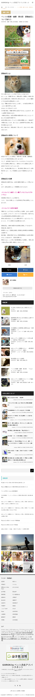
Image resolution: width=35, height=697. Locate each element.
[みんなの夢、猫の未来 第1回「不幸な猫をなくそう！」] (6, 567)
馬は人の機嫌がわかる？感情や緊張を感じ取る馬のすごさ (14, 486)
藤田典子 (3, 617)
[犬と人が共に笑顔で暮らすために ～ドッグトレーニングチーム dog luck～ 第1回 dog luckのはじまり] (17, 542)
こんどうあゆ (4, 608)
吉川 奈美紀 (25, 21)
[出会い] (28, 567)
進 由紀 (24, 432)
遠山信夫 (3, 600)
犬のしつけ (17, 636)
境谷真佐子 (25, 382)
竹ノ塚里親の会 (16, 594)
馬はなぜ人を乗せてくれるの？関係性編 (10, 520)
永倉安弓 (3, 603)
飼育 (32, 639)
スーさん (15, 584)
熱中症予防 (9, 636)
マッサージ (10, 632)
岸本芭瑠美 (25, 311)
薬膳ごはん (17, 639)
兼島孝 (14, 617)
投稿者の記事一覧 (17, 288)
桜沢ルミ (15, 581)
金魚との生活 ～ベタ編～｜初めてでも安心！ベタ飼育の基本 (15, 529)
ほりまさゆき (16, 587)
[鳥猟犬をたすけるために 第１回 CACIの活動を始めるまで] (17, 567)
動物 (26, 632)
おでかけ (19, 341)
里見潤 (2, 581)
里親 (27, 639)
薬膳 (12, 639)
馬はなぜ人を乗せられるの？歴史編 (9, 524)
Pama (2, 611)
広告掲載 (23, 690)
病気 (5, 639)
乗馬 (17, 632)
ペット (27, 631)
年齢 (10, 634)
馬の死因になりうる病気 (17, 358)
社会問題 (8, 639)
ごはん (6, 629)
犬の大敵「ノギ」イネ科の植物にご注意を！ (18, 435)
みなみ (24, 399)
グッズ (23, 341)
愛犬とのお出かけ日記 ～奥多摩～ (16, 397)
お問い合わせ (12, 690)
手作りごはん (15, 634)
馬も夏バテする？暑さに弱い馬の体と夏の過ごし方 (13, 482)
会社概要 (18, 690)
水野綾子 (15, 597)
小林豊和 (3, 614)
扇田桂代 (3, 597)
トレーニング (15, 631)
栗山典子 (15, 591)
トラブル (17, 427)
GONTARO (15, 611)
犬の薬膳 (30, 636)
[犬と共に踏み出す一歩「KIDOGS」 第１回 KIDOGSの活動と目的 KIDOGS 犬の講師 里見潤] (6, 556)
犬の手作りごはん (24, 636)
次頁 (25, 265)
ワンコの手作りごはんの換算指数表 (9, 491)
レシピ (14, 632)
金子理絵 (3, 591)
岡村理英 (3, 594)
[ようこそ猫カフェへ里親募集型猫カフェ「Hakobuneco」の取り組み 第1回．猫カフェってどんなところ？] (17, 556)
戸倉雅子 (3, 605)
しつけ (10, 629)
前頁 (9, 265)
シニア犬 (8, 631)
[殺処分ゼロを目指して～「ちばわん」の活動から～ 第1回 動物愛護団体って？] (28, 556)
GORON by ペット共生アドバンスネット (17, 666)
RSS (20, 686)
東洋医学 (30, 634)
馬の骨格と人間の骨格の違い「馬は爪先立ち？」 (19, 430)
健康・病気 (9, 21)
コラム (30, 629)
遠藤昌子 (15, 600)
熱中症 (5, 636)
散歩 (22, 634)
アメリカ (21, 629)
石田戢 (2, 619)
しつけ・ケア (21, 331)
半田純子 (3, 584)
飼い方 (29, 639)
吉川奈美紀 (15, 21)
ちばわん (14, 629)
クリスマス (26, 629)
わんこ (17, 629)
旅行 (24, 634)
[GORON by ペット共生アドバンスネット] (15, 2)
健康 (23, 632)
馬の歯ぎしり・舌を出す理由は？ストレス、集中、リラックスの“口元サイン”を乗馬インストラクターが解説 (20, 443)
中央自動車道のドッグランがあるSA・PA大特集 (19, 410)
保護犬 (20, 632)
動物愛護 (29, 632)
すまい (18, 462)
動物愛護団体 (4, 634)
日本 (26, 634)
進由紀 (24, 360)
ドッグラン (21, 631)
